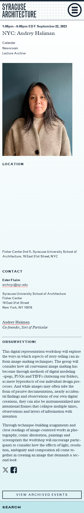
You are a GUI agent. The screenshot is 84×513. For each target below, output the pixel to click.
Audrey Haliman (16, 322)
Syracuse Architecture (19, 10)
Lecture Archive (14, 53)
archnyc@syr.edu (15, 285)
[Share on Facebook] (13, 471)
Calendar (8, 43)
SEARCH (11, 507)
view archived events (42, 495)
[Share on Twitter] (5, 471)
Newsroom (10, 48)
